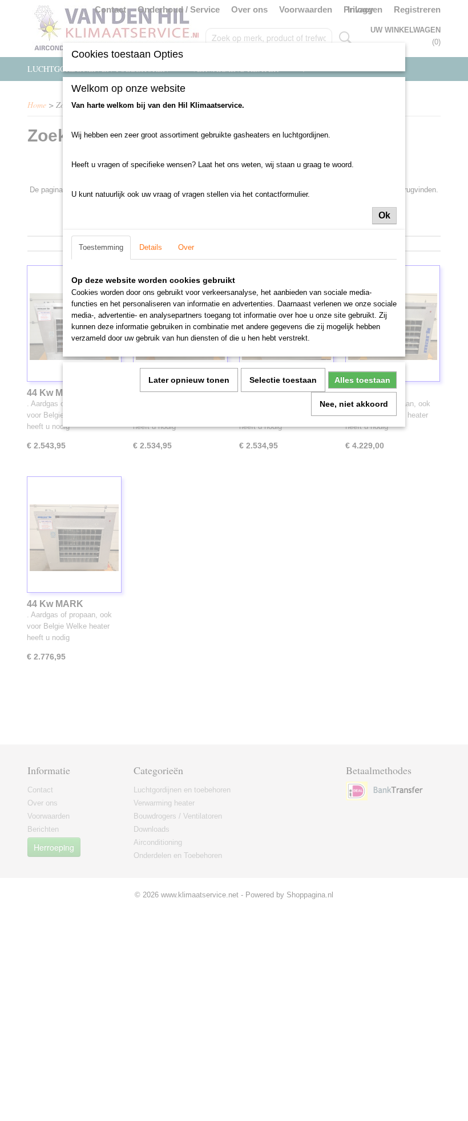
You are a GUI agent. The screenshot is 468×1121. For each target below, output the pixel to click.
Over (186, 247)
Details (150, 247)
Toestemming (101, 247)
